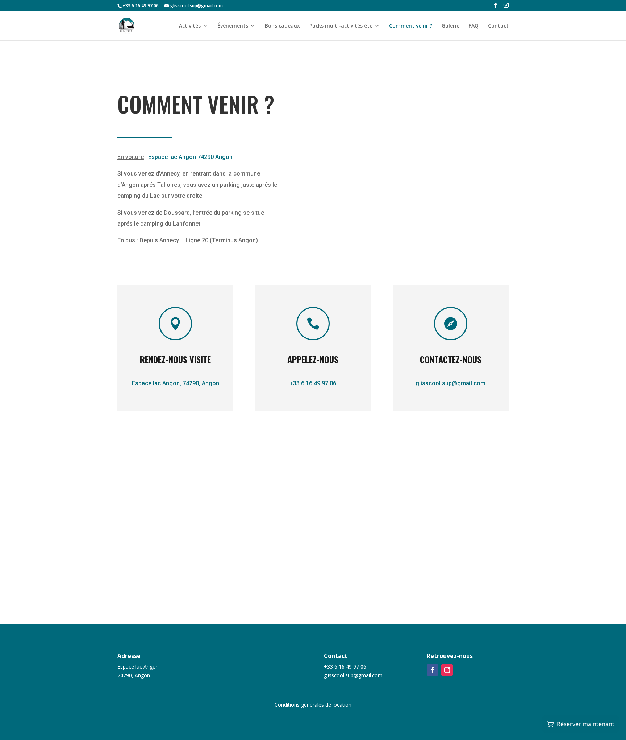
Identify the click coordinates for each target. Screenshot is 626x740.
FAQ (474, 26)
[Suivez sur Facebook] (432, 670)
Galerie (450, 26)
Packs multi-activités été (340, 26)
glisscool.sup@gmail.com (450, 383)
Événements (232, 26)
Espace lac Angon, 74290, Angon (175, 383)
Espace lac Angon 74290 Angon (190, 156)
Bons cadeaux (282, 26)
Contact (498, 26)
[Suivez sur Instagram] (447, 670)
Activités (190, 26)
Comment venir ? (410, 26)
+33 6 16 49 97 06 (312, 383)
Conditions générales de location (313, 705)
